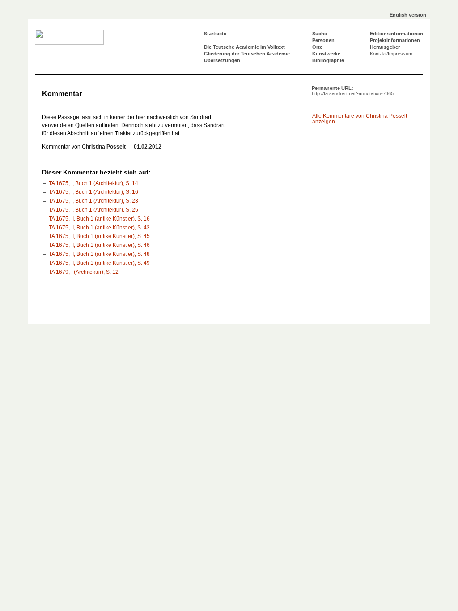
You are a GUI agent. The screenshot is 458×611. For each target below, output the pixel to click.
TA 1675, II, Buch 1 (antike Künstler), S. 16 (99, 219)
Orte (317, 47)
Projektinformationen (395, 40)
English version (408, 14)
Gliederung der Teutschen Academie (247, 53)
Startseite (215, 33)
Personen (323, 40)
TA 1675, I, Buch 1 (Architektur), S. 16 (93, 192)
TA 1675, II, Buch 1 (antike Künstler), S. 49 (99, 263)
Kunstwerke (326, 53)
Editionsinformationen (396, 33)
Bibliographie (328, 60)
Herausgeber (385, 47)
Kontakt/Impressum (391, 53)
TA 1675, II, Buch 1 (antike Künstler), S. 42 (99, 228)
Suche (319, 33)
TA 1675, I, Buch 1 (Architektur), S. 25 (93, 210)
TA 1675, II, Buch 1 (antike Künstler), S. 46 (99, 245)
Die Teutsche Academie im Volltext (244, 47)
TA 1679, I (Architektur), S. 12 (84, 272)
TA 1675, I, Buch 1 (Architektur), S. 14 (93, 183)
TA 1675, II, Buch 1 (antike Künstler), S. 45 (99, 236)
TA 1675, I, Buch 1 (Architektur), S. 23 (93, 201)
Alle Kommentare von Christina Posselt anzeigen (359, 119)
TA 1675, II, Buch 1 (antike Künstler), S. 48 (99, 254)
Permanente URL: (353, 90)
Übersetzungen (222, 60)
